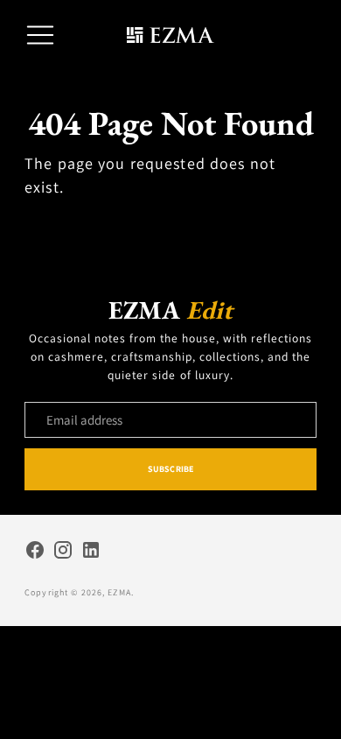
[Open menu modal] (40, 35)
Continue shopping (170, 225)
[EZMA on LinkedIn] (90, 552)
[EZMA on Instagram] (62, 552)
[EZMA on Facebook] (34, 552)
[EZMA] (170, 35)
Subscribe (170, 469)
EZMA (119, 592)
